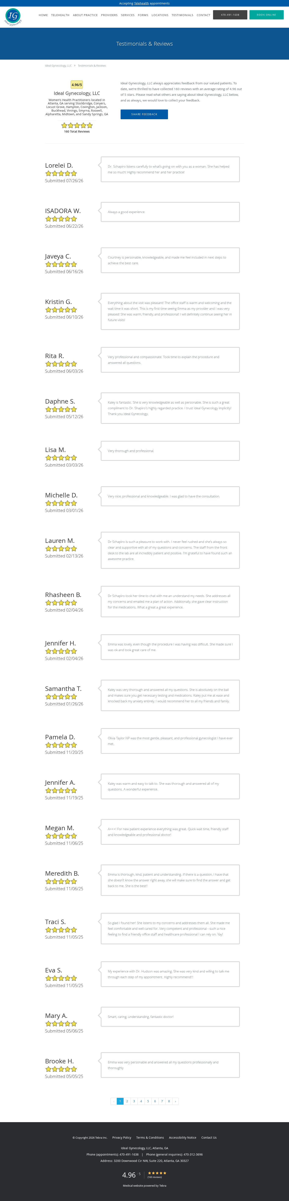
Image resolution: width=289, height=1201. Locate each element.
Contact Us (209, 1137)
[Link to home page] (11, 17)
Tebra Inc (101, 1137)
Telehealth (141, 3)
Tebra (162, 1185)
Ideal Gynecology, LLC (58, 65)
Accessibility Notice (182, 1137)
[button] (266, 15)
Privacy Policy (121, 1137)
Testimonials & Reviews (92, 65)
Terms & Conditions (150, 1137)
